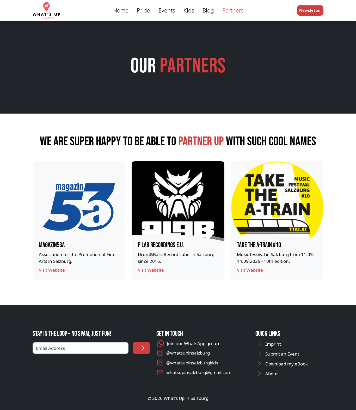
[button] (310, 10)
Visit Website (52, 270)
